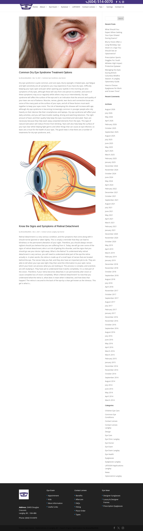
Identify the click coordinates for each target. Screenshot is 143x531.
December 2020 (111, 234)
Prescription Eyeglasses (113, 506)
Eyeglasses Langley (113, 462)
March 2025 (110, 154)
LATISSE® (76, 7)
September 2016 (111, 328)
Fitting (78, 507)
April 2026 (109, 120)
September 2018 (111, 275)
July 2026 (108, 113)
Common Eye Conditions (50, 78)
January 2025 (110, 162)
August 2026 (110, 109)
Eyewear (64, 7)
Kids (50, 499)
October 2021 (110, 196)
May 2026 (109, 117)
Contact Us (119, 7)
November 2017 (111, 290)
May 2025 (109, 147)
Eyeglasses (109, 458)
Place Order (80, 511)
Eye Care (108, 435)
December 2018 (111, 264)
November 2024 (111, 170)
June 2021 (109, 211)
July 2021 (108, 207)
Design (108, 431)
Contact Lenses (88, 7)
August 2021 (110, 204)
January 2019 (110, 260)
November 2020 (111, 238)
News (107, 472)
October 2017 (110, 294)
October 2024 (110, 173)
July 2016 (108, 336)
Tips (100, 7)
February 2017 (111, 309)
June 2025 (109, 143)
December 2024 (111, 166)
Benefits (79, 495)
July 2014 (108, 385)
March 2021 (110, 222)
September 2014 (111, 377)
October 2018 (110, 271)
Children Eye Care (112, 410)
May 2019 (109, 245)
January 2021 (110, 230)
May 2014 (109, 392)
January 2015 (110, 362)
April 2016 (109, 347)
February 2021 (111, 226)
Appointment (53, 495)
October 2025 (110, 128)
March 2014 (110, 400)
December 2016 (111, 317)
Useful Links (53, 507)
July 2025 (108, 139)
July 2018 (108, 283)
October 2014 (110, 373)
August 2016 (110, 332)
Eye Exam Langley (112, 450)
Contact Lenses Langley (49, 232)
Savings (110, 7)
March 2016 (110, 351)
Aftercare (79, 499)
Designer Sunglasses (111, 495)
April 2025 (109, 151)
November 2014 (111, 370)
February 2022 (111, 188)
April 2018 (109, 287)
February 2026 (111, 124)
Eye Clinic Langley (112, 439)
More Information (55, 503)
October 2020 (110, 241)
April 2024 (109, 185)
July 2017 (108, 306)
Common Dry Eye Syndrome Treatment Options (45, 72)
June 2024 (109, 177)
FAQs (78, 503)
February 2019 (111, 256)
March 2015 (110, 355)
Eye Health (109, 454)
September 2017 (111, 298)
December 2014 (111, 366)
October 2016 (110, 324)
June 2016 (109, 339)
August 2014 (110, 381)
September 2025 (111, 132)
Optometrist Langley (113, 476)
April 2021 (109, 219)
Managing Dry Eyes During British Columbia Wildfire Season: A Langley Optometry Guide (113, 76)
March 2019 (110, 253)
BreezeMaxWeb (26, 78)
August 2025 (110, 136)
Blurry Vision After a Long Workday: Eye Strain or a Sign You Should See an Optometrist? (113, 48)
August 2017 (110, 302)
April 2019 (109, 249)
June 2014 (109, 389)
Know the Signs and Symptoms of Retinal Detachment (49, 226)
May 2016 (109, 343)
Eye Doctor (62, 78)
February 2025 (111, 158)
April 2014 (109, 396)
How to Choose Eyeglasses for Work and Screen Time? (113, 88)
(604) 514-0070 (31, 518)
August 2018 (110, 279)
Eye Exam (53, 7)
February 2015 (111, 358)
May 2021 (109, 215)
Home (35, 7)
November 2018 (111, 268)
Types (78, 514)
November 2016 (111, 321)
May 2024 (109, 181)
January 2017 (110, 313)
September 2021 (111, 200)
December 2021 (111, 192)
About (42, 7)
